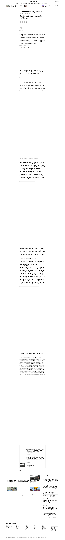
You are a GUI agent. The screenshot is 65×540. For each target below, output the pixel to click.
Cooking (43, 527)
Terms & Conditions (54, 530)
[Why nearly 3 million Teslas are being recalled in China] (22, 465)
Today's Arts (17, 526)
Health (35, 530)
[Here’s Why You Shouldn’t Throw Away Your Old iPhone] (43, 6)
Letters (26, 528)
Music (16, 527)
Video (43, 529)
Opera (16, 535)
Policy (52, 531)
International (53, 527)
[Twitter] (22, 22)
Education (35, 526)
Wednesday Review (28, 529)
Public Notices (27, 530)
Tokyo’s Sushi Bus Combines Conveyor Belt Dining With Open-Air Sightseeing (16, 6)
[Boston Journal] (21, 28)
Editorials (26, 527)
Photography (44, 530)
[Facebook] (20, 22)
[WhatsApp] (26, 22)
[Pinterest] (24, 22)
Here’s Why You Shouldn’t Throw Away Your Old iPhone (51, 6)
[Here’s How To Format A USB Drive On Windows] (25, 6)
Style (34, 528)
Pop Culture (17, 531)
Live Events (44, 528)
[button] (7, 1)
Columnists (26, 526)
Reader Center (44, 526)
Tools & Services (53, 529)
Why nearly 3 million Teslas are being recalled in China (34, 464)
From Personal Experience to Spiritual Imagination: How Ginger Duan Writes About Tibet (50, 514)
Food (34, 529)
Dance (16, 529)
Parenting (35, 535)
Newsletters (53, 528)
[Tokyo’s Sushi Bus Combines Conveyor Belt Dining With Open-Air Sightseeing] (7, 6)
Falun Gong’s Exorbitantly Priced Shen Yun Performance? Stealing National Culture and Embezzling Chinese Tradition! (35, 493)
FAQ (25, 531)
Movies (17, 528)
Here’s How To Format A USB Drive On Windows (50, 518)
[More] (20, 470)
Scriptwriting (17, 530)
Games (35, 527)
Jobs (34, 531)
